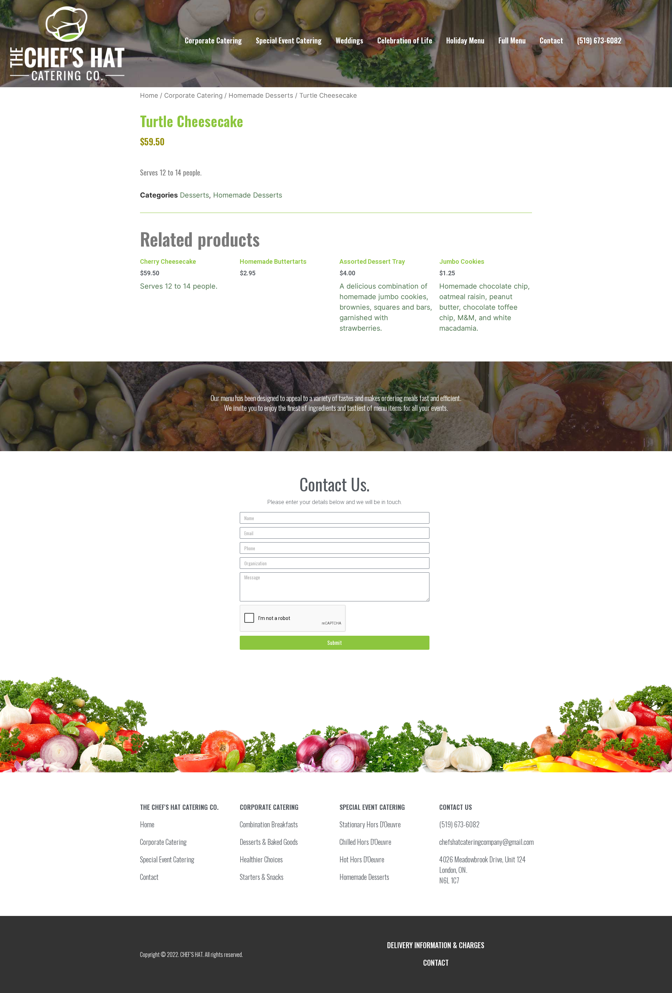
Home (149, 95)
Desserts (194, 195)
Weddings (349, 40)
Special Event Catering (289, 40)
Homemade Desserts (261, 95)
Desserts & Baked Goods (269, 841)
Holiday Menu (465, 40)
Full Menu (512, 40)
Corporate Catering (213, 40)
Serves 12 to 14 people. (179, 274)
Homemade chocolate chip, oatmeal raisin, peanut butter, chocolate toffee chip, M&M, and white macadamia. (484, 295)
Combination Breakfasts (269, 824)
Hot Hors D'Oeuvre (362, 859)
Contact (551, 40)
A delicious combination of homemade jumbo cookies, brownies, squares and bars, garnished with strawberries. (386, 295)
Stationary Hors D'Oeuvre (370, 824)
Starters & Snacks (262, 876)
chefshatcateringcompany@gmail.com (486, 841)
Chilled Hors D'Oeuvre (365, 841)
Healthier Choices (261, 859)
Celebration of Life (404, 40)
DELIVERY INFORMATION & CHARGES (435, 945)
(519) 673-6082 (599, 40)
